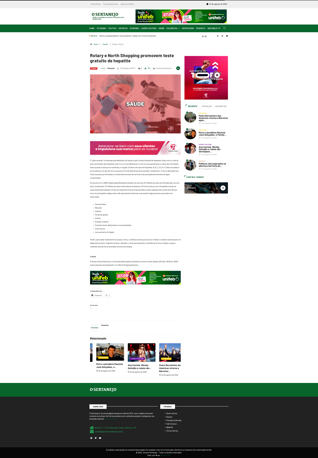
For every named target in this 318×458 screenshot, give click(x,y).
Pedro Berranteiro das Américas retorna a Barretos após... (213, 118)
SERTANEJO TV (214, 28)
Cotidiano (101, 28)
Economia (134, 28)
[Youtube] (100, 438)
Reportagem (188, 28)
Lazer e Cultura (148, 28)
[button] (203, 36)
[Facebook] (91, 438)
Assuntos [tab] (221, 106)
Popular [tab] (207, 106)
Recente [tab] (192, 106)
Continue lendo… (111, 419)
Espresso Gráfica (127, 4)
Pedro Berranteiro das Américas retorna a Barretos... (164, 368)
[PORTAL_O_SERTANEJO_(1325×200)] (181, 16)
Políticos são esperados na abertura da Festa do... (212, 164)
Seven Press (95, 4)
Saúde (161, 28)
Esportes (123, 28)
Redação (111, 68)
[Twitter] (96, 438)
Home (91, 28)
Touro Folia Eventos (110, 4)
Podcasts (200, 28)
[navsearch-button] (224, 28)
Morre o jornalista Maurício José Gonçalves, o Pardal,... (213, 133)
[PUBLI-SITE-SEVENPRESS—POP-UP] (206, 78)
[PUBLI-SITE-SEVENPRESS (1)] (135, 148)
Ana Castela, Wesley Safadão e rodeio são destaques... (209, 149)
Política (112, 28)
